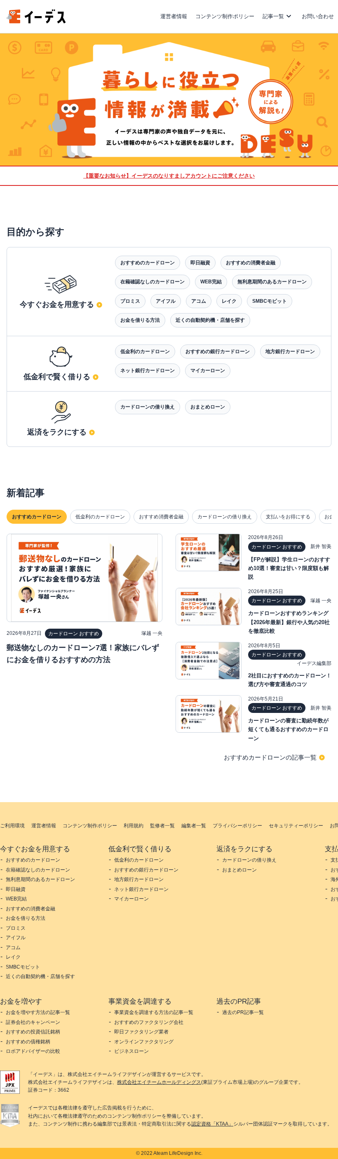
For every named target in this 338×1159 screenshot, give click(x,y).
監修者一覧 (162, 826)
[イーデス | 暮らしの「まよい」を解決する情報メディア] (36, 21)
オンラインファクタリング (144, 1042)
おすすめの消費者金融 (250, 263)
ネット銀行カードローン (147, 370)
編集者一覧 (193, 826)
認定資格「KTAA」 (212, 1124)
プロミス (130, 301)
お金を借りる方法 (140, 320)
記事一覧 (273, 16)
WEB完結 (211, 282)
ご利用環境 (12, 826)
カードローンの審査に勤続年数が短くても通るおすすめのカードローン (288, 729)
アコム (198, 301)
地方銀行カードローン (290, 351)
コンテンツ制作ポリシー (224, 16)
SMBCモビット (269, 301)
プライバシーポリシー (237, 826)
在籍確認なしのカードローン (152, 282)
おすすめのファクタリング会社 (148, 1022)
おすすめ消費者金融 (161, 517)
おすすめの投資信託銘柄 (33, 1032)
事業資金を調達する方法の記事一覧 (153, 1012)
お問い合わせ (318, 16)
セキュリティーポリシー (296, 826)
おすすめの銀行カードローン (217, 351)
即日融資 (200, 263)
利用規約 (133, 826)
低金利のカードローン (145, 351)
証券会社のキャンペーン (33, 1022)
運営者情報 (173, 16)
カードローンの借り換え (147, 407)
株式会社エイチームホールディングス (159, 1082)
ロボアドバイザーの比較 (33, 1051)
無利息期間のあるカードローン (272, 282)
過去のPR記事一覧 (243, 1012)
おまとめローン (207, 407)
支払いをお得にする (288, 517)
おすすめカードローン (36, 517)
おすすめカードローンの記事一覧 (270, 757)
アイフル (166, 301)
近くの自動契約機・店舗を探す (210, 320)
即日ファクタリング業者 (141, 1032)
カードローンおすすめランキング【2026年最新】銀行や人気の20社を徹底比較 (289, 622)
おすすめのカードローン (147, 263)
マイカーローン (207, 370)
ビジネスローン (131, 1051)
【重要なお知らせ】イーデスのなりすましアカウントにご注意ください (169, 176)
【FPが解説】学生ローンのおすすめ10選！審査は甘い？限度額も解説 (289, 568)
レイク (229, 301)
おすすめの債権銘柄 (28, 1042)
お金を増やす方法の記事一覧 (38, 1012)
